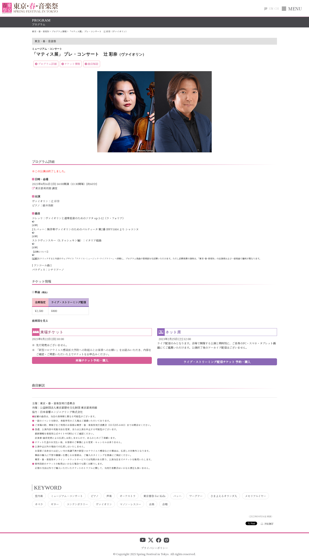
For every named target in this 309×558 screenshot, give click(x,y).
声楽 (109, 496)
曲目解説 (93, 64)
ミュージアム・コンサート (67, 496)
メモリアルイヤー (255, 496)
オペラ (39, 504)
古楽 (151, 504)
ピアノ (95, 496)
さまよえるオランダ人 (223, 496)
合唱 (165, 504)
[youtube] (143, 540)
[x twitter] (150, 540)
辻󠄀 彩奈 (55, 201)
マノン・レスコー (130, 504)
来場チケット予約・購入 (92, 360)
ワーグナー (196, 496)
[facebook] (158, 540)
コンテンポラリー (77, 504)
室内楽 (39, 496)
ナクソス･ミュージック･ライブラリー (94, 258)
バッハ (177, 496)
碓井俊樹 (48, 205)
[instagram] (166, 540)
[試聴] (35, 225)
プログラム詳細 (47, 64)
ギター (55, 504)
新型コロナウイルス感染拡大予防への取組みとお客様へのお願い (78, 350)
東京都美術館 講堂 (46, 188)
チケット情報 (72, 64)
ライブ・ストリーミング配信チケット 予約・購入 (217, 362)
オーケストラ (128, 496)
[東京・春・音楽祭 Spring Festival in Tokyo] (30, 8)
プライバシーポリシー (154, 548)
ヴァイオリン (104, 504)
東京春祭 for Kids (154, 496)
